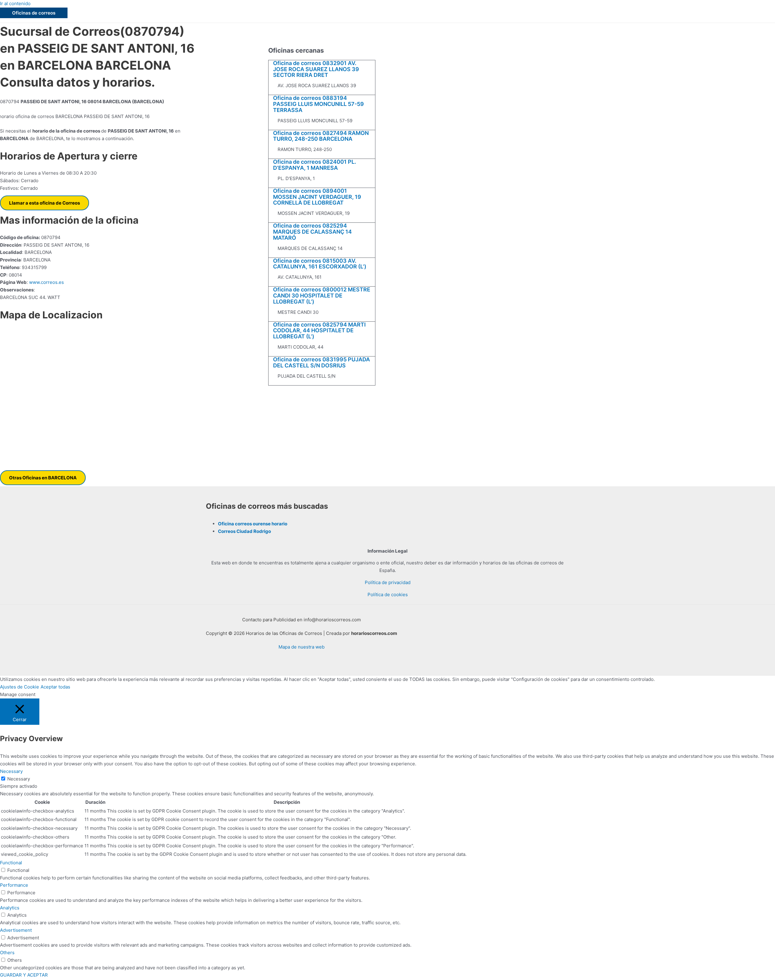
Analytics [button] (9, 908)
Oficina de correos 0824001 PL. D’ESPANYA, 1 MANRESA (314, 165)
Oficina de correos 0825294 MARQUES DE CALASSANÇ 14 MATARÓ (312, 231)
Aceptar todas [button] (55, 687)
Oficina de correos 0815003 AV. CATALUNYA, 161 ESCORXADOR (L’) (319, 264)
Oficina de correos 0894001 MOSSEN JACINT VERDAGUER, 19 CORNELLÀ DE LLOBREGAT (317, 197)
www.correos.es (46, 282)
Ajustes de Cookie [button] (19, 687)
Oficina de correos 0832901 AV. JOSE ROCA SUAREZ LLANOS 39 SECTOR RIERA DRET (316, 69)
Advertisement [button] (16, 930)
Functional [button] (11, 863)
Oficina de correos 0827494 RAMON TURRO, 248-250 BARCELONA (321, 136)
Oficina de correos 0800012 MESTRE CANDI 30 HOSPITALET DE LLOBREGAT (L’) (321, 295)
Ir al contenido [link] (15, 3)
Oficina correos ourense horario (252, 524)
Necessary (18, 779)
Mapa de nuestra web (302, 647)
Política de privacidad (388, 582)
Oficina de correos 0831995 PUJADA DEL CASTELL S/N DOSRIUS (321, 362)
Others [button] (7, 952)
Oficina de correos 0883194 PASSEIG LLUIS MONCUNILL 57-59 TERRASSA (318, 104)
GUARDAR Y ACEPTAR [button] (24, 975)
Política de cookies (388, 594)
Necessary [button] (11, 771)
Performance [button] (14, 885)
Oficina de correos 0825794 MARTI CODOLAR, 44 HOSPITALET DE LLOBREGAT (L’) (319, 330)
